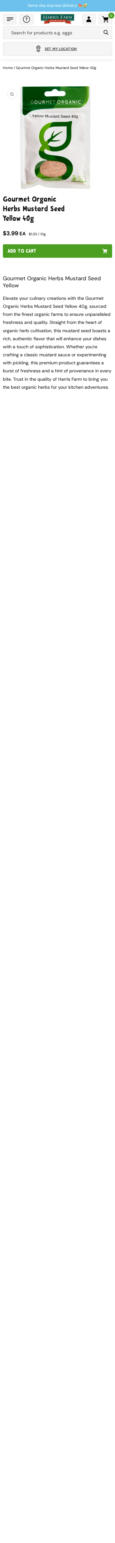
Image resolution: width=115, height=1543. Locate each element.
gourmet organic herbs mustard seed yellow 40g (56, 67)
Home (8, 67)
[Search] (105, 33)
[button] (9, 19)
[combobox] (52, 33)
